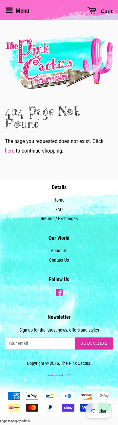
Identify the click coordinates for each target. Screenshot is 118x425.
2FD (69, 375)
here (9, 150)
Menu (21, 10)
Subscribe (94, 343)
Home (59, 200)
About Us (59, 250)
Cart (106, 11)
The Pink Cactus (75, 363)
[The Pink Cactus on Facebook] (59, 294)
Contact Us (59, 260)
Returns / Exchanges (59, 218)
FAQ (59, 209)
